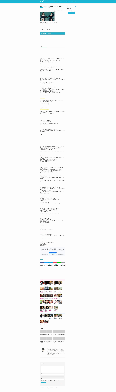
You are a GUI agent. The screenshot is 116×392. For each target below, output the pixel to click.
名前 (41, 373)
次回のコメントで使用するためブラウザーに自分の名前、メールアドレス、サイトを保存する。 (50, 380)
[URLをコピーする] (63, 262)
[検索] (75, 0)
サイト (41, 378)
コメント (42, 365)
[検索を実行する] (75, 6)
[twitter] (47, 356)
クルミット (43, 351)
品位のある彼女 (42, 7)
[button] (42, 262)
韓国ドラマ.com (42, 1)
